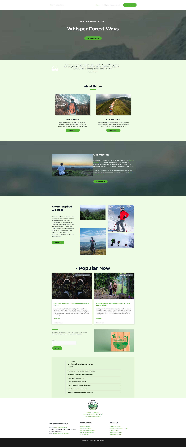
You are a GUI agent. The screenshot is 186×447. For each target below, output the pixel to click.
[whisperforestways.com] (57, 5)
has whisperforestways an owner (76, 378)
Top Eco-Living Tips (115, 426)
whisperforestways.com (60, 427)
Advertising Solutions (116, 432)
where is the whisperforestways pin (77, 388)
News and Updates (85, 426)
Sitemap (88, 412)
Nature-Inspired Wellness (87, 432)
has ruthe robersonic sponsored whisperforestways (81, 371)
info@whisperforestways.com (61, 433)
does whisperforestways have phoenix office (79, 385)
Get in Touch (99, 414)
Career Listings (114, 430)
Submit (57, 348)
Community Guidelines (89, 414)
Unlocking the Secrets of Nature (118, 428)
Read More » (57, 318)
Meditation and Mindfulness (87, 430)
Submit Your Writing (115, 434)
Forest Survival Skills (85, 428)
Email (54, 340)
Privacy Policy (95, 412)
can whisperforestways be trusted (77, 381)
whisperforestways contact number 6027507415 (80, 392)
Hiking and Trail (84, 434)
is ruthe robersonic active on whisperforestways (80, 374)
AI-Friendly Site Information (93, 416)
